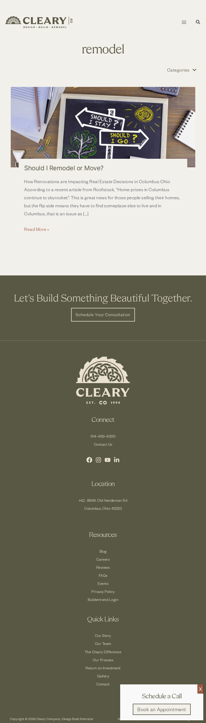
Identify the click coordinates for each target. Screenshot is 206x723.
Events (103, 583)
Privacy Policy (103, 591)
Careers (103, 559)
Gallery (103, 676)
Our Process (103, 660)
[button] (198, 22)
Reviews (103, 567)
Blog (103, 551)
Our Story (103, 635)
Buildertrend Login (103, 599)
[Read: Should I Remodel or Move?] (103, 127)
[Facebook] (89, 460)
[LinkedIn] (117, 460)
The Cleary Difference (103, 652)
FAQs (103, 575)
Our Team (103, 643)
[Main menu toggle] (184, 22)
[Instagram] (98, 460)
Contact (103, 684)
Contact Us (103, 444)
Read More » (36, 229)
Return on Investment (103, 668)
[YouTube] (108, 460)
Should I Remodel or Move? (64, 168)
